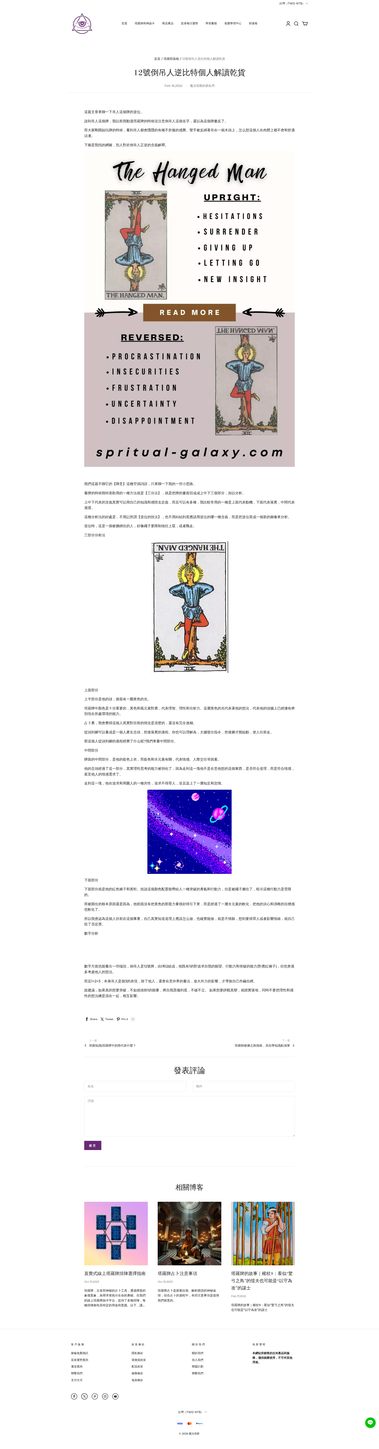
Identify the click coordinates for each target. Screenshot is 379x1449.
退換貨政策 (139, 1360)
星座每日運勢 (189, 23)
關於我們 (197, 1353)
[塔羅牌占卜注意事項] (189, 1233)
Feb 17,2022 (238, 1296)
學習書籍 (211, 23)
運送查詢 (76, 1366)
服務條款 (137, 1373)
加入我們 (197, 1360)
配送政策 (137, 1366)
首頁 (124, 23)
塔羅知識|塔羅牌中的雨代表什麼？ (112, 1045)
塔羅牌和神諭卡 (145, 23)
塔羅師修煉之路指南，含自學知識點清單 (262, 1045)
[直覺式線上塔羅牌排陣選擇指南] (116, 1233)
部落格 (253, 23)
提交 (93, 1145)
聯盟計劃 (197, 1366)
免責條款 (137, 1380)
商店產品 (167, 23)
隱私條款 (137, 1353)
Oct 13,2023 (91, 1281)
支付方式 (76, 1380)
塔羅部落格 (171, 59)
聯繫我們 (76, 1373)
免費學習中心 (232, 23)
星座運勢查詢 (79, 1360)
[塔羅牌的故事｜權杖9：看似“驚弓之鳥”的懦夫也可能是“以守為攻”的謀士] (263, 1233)
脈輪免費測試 (79, 1353)
